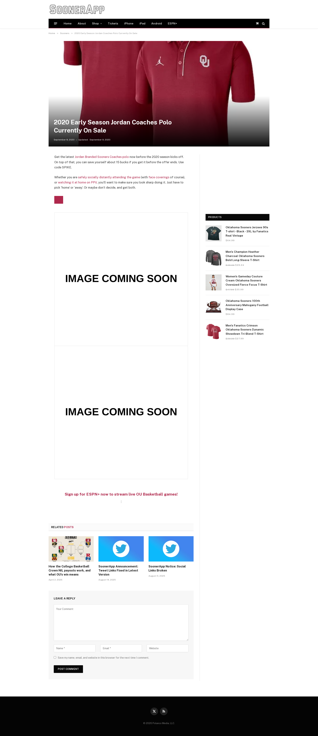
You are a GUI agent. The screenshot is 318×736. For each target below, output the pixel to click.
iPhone (129, 23)
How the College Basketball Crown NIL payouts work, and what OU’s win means (70, 570)
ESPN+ (172, 23)
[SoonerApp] (77, 9)
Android (156, 23)
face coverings (159, 177)
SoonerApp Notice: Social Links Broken (167, 568)
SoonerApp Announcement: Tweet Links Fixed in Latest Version (118, 570)
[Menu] (55, 23)
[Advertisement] (178, 9)
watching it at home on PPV (77, 182)
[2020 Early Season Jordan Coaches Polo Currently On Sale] (159, 94)
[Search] (263, 23)
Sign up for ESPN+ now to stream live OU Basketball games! (121, 494)
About (82, 23)
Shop (95, 23)
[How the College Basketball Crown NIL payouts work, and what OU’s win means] (71, 549)
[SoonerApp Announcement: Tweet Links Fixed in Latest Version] (121, 549)
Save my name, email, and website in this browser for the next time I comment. (103, 657)
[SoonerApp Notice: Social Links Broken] (171, 549)
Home (68, 23)
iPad (142, 23)
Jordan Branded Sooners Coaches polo (102, 157)
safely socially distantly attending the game (109, 177)
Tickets (113, 23)
